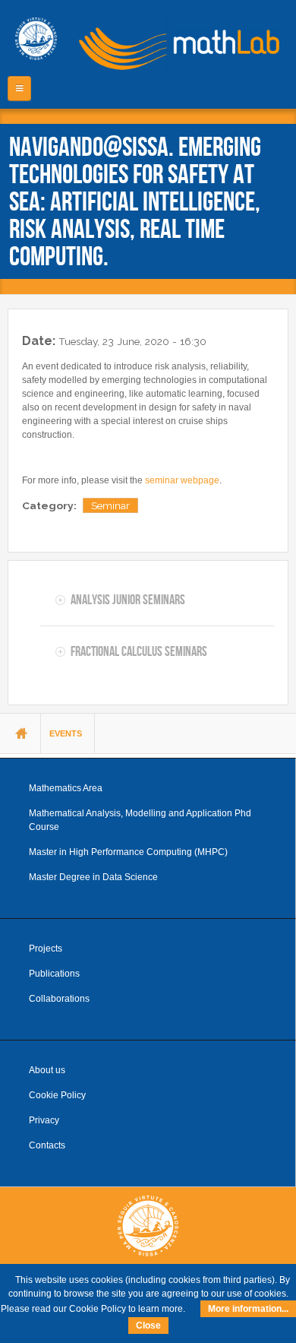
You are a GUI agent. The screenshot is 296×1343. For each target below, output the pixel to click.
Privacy (44, 1120)
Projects (45, 948)
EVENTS (65, 733)
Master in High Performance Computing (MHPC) (128, 852)
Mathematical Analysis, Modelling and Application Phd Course (140, 820)
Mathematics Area (65, 788)
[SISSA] (36, 38)
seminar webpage (182, 480)
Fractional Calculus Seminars (139, 651)
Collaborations (59, 998)
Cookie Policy (57, 1095)
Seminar (110, 505)
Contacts (47, 1145)
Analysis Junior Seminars (128, 599)
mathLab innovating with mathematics (174, 45)
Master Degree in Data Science (93, 877)
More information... (248, 1308)
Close (148, 1325)
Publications (54, 973)
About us (47, 1070)
